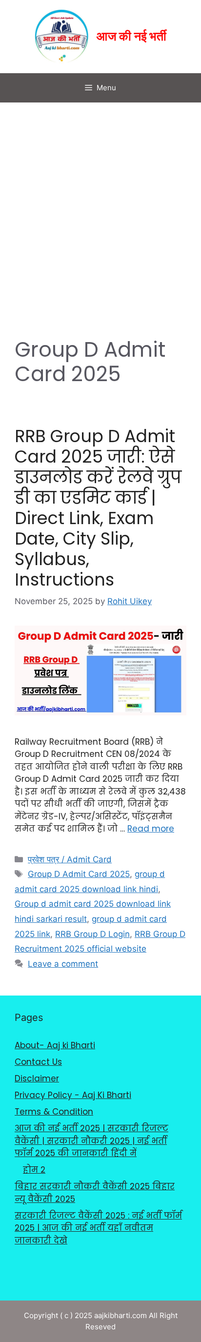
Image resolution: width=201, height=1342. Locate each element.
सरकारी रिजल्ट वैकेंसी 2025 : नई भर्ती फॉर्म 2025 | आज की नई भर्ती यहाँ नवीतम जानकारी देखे (98, 1228)
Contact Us (38, 1062)
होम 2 (34, 1170)
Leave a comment (63, 964)
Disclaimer (37, 1078)
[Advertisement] (100, 207)
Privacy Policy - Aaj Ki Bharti (73, 1095)
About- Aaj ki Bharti (55, 1045)
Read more (150, 828)
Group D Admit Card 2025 (79, 874)
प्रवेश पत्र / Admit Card (70, 859)
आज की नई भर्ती (131, 36)
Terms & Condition (54, 1112)
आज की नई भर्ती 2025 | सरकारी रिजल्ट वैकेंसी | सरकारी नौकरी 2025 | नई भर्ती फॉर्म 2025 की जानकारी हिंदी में (91, 1140)
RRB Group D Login (92, 934)
